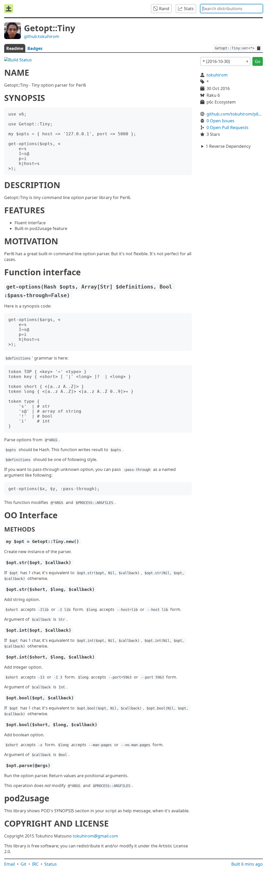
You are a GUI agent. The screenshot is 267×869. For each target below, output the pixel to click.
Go (257, 61)
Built (247, 864)
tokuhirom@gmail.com (95, 836)
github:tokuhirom (41, 36)
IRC (35, 864)
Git (23, 864)
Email (9, 864)
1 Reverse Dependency (228, 146)
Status (50, 864)
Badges (35, 48)
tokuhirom (217, 75)
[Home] (8, 8)
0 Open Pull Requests (227, 127)
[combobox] (231, 8)
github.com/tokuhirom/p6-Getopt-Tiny (235, 114)
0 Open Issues (220, 121)
